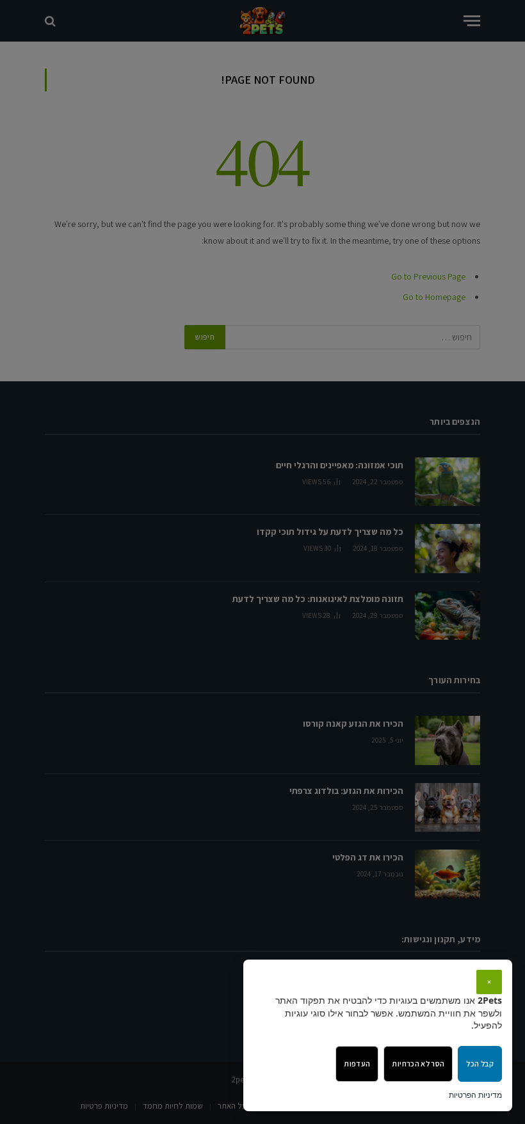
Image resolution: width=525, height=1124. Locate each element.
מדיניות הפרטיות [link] (475, 1094)
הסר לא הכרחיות (418, 1063)
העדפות (357, 1063)
